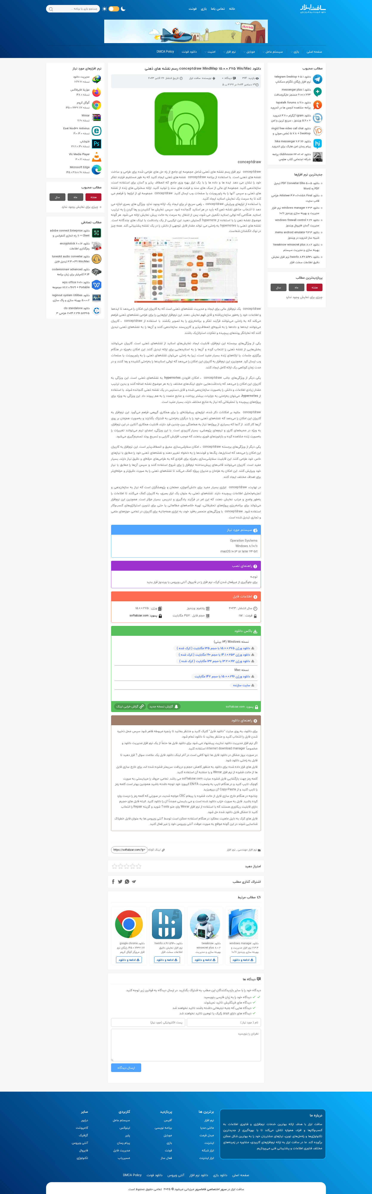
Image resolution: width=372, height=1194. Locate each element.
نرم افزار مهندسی (247, 849)
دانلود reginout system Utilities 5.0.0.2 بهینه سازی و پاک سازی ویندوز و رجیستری (76, 298)
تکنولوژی (82, 1158)
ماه (296, 287)
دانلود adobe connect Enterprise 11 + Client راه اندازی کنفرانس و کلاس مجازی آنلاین (75, 233)
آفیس (168, 1120)
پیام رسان (123, 1143)
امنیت (211, 51)
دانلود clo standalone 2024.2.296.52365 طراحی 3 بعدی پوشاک (78, 311)
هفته (315, 287)
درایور (84, 1120)
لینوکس (124, 1127)
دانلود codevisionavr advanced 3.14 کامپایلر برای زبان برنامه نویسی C (76, 272)
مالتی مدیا (207, 1127)
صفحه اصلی (314, 51)
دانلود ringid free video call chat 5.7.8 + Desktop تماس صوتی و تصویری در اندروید (296, 131)
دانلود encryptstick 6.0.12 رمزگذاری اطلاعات (75, 246)
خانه (232, 8)
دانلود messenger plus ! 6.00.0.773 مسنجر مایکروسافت (292, 92)
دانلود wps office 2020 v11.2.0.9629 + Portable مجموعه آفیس (76, 285)
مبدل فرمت (207, 1135)
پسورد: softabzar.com (144, 615)
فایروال (83, 1150)
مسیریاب (124, 1158)
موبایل (250, 51)
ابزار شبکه (208, 1150)
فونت (193, 8)
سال (278, 287)
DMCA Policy (165, 51)
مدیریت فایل (121, 1150)
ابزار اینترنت (206, 1158)
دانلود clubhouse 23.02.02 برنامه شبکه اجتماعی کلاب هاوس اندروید (297, 157)
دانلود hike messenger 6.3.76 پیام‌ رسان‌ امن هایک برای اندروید (291, 144)
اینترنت (209, 1143)
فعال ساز (166, 1158)
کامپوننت (82, 1127)
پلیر (127, 1135)
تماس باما (218, 8)
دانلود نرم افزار (198, 1175)
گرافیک (83, 1135)
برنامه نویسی (163, 1127)
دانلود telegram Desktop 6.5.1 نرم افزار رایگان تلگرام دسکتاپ (293, 79)
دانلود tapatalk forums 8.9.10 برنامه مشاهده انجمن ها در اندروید (291, 105)
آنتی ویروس (80, 1143)
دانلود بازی (220, 1175)
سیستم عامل (274, 51)
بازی (204, 8)
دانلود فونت (189, 51)
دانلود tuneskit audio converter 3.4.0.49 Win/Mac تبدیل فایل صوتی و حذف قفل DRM (76, 259)
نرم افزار (231, 51)
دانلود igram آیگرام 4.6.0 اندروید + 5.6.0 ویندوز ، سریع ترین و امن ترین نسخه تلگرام (296, 118)
